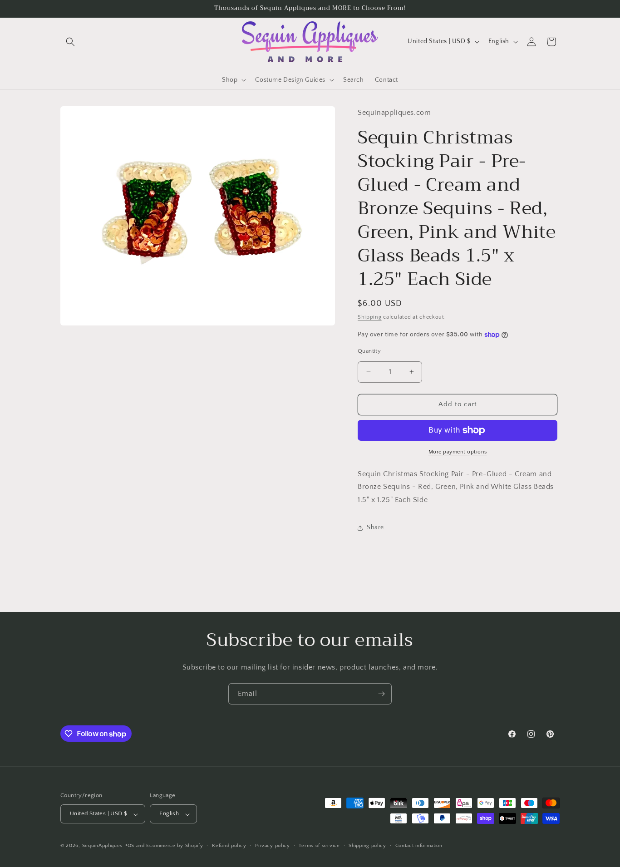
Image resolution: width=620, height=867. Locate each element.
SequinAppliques (102, 846)
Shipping (370, 317)
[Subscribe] (381, 693)
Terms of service (319, 845)
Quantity (369, 351)
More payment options (457, 452)
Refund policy (229, 845)
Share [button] (375, 528)
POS (129, 846)
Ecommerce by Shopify (174, 846)
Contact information (419, 845)
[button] (70, 42)
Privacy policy (272, 845)
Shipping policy (367, 845)
